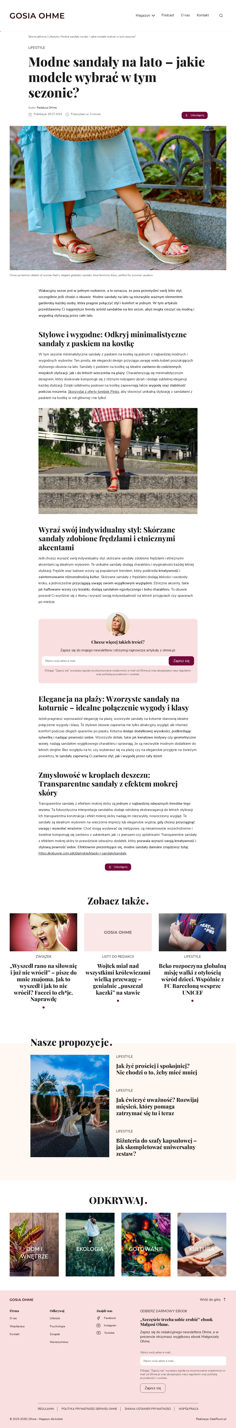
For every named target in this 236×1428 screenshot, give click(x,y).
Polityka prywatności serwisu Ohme (89, 1408)
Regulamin (46, 1408)
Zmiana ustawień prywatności (148, 1408)
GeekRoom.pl (218, 1419)
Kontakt (203, 15)
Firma (14, 1311)
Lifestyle (53, 36)
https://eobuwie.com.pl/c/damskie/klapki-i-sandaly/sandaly (82, 853)
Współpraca (17, 1326)
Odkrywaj (57, 1311)
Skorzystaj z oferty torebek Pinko (93, 391)
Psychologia (57, 1326)
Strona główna (37, 36)
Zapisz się (181, 661)
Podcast (168, 15)
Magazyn (143, 15)
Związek (55, 1334)
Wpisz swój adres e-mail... (156, 1352)
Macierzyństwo (59, 1342)
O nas (185, 15)
